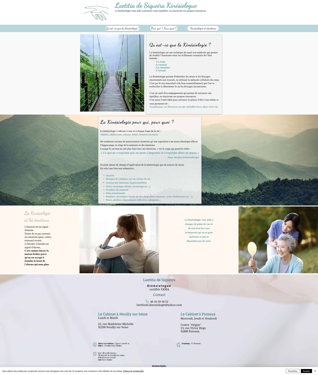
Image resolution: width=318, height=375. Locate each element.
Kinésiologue (159, 286)
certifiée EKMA (159, 289)
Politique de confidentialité (133, 371)
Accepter (306, 371)
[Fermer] (315, 371)
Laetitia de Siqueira (159, 280)
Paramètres (292, 371)
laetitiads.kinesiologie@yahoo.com (159, 305)
